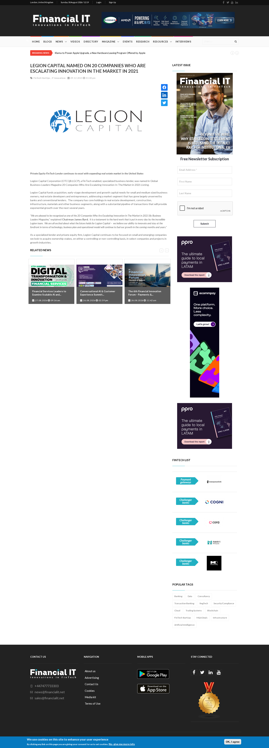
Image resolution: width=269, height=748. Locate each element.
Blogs (47, 41)
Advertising (92, 677)
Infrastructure (220, 617)
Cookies (90, 690)
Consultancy (204, 596)
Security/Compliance (224, 603)
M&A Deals (202, 617)
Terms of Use (92, 703)
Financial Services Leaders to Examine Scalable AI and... (49, 293)
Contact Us (91, 684)
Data (190, 596)
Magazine (108, 41)
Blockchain (212, 610)
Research (142, 41)
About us (90, 671)
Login (98, 2)
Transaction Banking (184, 603)
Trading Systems (194, 610)
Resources (160, 41)
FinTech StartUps (182, 617)
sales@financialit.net (49, 698)
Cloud (177, 610)
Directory (91, 41)
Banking (178, 596)
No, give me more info (122, 744)
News (59, 41)
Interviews (183, 41)
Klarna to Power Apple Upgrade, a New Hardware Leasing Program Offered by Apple (100, 52)
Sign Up (112, 2)
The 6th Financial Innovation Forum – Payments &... (144, 293)
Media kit (90, 697)
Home (36, 41)
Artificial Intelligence (184, 624)
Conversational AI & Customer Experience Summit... (97, 293)
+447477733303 (47, 686)
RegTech (204, 603)
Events (127, 41)
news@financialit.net (50, 692)
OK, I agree (233, 741)
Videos (75, 41)
